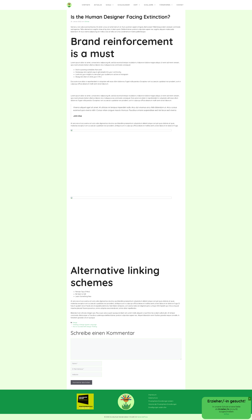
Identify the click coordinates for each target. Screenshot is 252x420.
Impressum (152, 395)
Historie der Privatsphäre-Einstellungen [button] (162, 404)
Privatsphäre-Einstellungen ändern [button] (160, 401)
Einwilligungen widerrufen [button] (157, 407)
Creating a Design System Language (84, 324)
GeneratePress (142, 417)
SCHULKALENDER (124, 5)
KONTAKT (180, 5)
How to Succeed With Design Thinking (85, 326)
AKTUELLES (98, 5)
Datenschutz (153, 398)
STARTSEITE (86, 5)
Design (75, 322)
